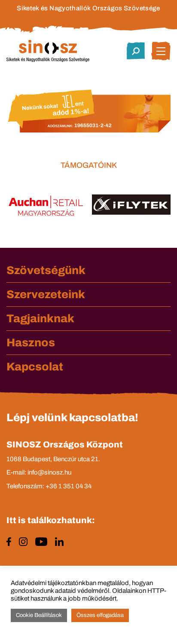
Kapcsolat (34, 367)
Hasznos (30, 342)
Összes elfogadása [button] (100, 615)
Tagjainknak (40, 318)
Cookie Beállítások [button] (39, 615)
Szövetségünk (45, 270)
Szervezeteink (45, 294)
